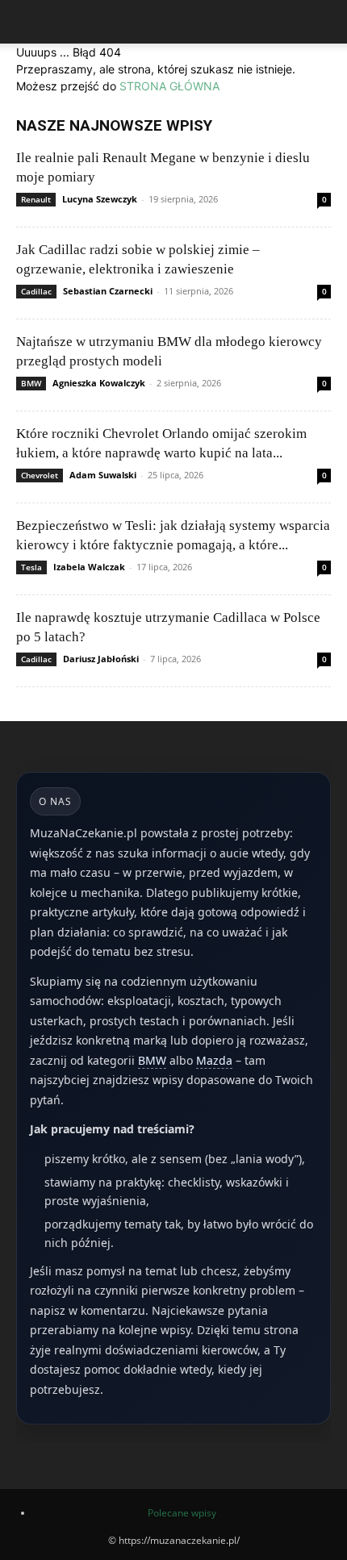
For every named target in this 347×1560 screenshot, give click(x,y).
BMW (31, 383)
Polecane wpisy (182, 1513)
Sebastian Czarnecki (108, 291)
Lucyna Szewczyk (99, 199)
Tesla (31, 567)
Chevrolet (39, 475)
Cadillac (36, 291)
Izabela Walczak (89, 567)
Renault (36, 199)
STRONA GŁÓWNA (169, 86)
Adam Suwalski (102, 475)
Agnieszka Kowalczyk (98, 383)
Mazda (214, 1060)
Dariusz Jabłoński (101, 659)
